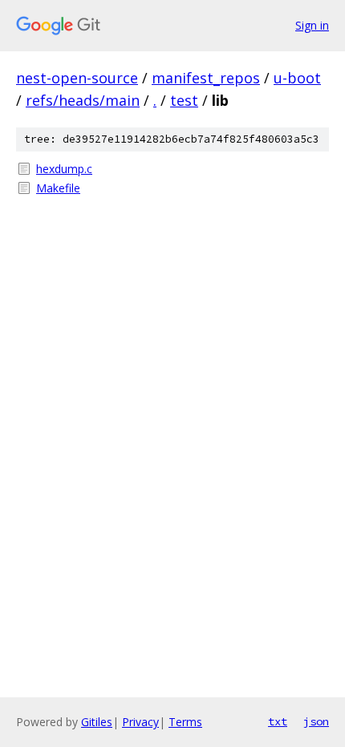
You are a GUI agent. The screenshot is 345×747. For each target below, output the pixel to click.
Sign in (312, 25)
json (316, 721)
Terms (185, 721)
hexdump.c (64, 168)
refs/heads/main (83, 100)
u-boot (297, 77)
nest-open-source (77, 77)
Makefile (58, 188)
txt (277, 721)
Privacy (140, 721)
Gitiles (96, 721)
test (184, 100)
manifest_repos (206, 77)
